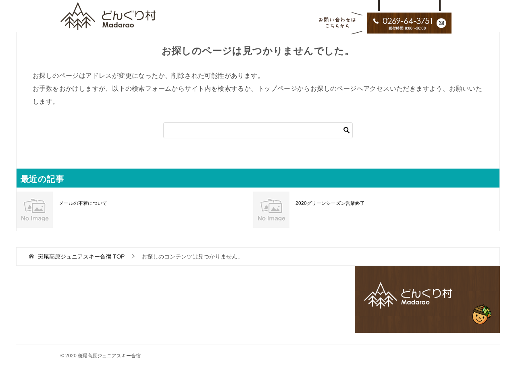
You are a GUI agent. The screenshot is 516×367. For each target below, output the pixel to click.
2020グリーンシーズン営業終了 (330, 203)
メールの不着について (83, 203)
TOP (81, 256)
